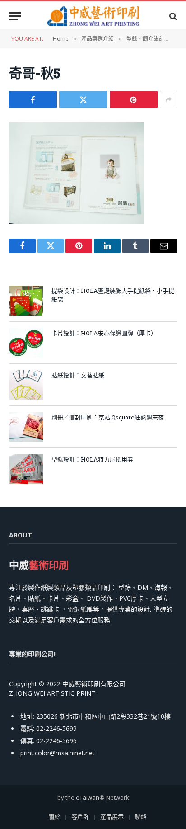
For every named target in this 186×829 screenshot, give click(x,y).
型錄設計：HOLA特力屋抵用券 (92, 459)
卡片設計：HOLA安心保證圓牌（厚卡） (104, 333)
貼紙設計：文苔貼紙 (77, 375)
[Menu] (15, 16)
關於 (54, 816)
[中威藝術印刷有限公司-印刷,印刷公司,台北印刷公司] (93, 16)
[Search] (172, 16)
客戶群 (80, 816)
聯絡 (141, 816)
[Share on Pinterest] (134, 99)
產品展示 (112, 816)
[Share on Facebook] (33, 99)
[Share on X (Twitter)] (83, 99)
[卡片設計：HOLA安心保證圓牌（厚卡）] (26, 343)
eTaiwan (87, 797)
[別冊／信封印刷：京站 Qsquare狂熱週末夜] (26, 427)
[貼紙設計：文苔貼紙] (26, 385)
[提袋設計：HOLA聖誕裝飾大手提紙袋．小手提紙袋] (26, 300)
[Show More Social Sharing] (168, 99)
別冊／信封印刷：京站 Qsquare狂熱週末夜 (107, 417)
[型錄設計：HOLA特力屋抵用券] (26, 469)
